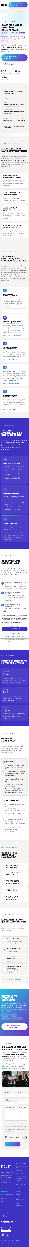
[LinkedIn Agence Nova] (3, 1235)
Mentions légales (5, 1243)
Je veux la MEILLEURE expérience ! (14, 629)
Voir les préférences (14, 633)
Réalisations (19, 1197)
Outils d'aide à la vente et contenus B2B (19, 1171)
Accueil (2, 11)
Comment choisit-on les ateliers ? (11, 866)
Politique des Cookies (8, 636)
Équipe (18, 1194)
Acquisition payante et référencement (21, 1183)
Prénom (7, 1092)
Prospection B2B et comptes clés (21, 1179)
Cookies (18, 1243)
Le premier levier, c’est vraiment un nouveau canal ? (11, 898)
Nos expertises (9, 11)
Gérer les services (14, 626)
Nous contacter (20, 1199)
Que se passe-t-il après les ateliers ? (11, 889)
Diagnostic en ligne (6, 1194)
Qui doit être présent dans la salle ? (12, 873)
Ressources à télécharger (4, 1197)
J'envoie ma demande (12, 1144)
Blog (2, 1201)
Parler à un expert (8, 64)
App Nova (18, 1187)
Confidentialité (12, 1243)
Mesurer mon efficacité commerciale (18, 4)
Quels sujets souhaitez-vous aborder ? (15, 1107)
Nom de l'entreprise (8, 1100)
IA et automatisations (21, 1176)
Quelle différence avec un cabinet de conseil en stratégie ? (12, 881)
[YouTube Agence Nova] (7, 1235)
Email (19, 1099)
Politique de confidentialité (18, 636)
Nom (19, 1092)
